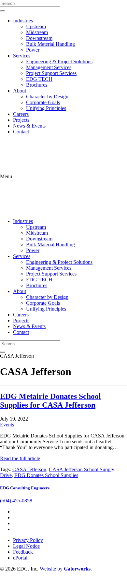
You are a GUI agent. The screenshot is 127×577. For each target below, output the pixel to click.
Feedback (23, 552)
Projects (21, 120)
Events (7, 424)
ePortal (20, 557)
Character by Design (47, 96)
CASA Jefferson (29, 469)
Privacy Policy (28, 540)
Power (32, 50)
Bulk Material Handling (50, 44)
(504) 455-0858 (16, 500)
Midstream (37, 32)
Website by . (66, 568)
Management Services (48, 67)
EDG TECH (39, 79)
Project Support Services (51, 73)
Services (21, 55)
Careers (21, 114)
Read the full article (20, 458)
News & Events (29, 126)
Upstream (36, 26)
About (19, 90)
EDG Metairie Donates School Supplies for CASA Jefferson (50, 400)
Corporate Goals (43, 102)
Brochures (36, 85)
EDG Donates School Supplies (46, 475)
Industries (23, 20)
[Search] (2, 11)
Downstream (39, 38)
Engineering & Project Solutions (59, 61)
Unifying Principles (46, 108)
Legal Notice (26, 546)
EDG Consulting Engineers (24, 487)
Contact (21, 131)
